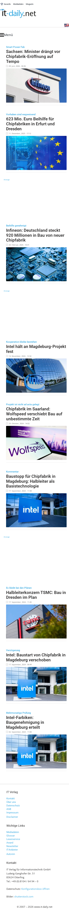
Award (9, 842)
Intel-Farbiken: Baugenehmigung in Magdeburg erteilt (25, 722)
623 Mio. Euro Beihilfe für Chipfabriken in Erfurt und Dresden (30, 124)
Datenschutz (13, 805)
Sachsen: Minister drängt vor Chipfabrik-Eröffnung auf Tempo (33, 56)
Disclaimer (12, 816)
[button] (6, 35)
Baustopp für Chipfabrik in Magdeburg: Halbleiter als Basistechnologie (31, 481)
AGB (8, 809)
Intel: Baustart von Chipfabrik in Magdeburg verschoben (36, 657)
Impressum (12, 812)
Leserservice (13, 839)
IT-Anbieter (12, 849)
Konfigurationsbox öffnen (35, 888)
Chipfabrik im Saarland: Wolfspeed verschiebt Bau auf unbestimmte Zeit (34, 414)
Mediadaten (12, 832)
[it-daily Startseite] (24, 13)
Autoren (10, 854)
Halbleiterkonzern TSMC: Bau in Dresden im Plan (36, 595)
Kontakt (10, 798)
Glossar (10, 835)
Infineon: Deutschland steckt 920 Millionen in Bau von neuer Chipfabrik (35, 235)
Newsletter (12, 846)
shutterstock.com (23, 896)
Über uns (11, 802)
